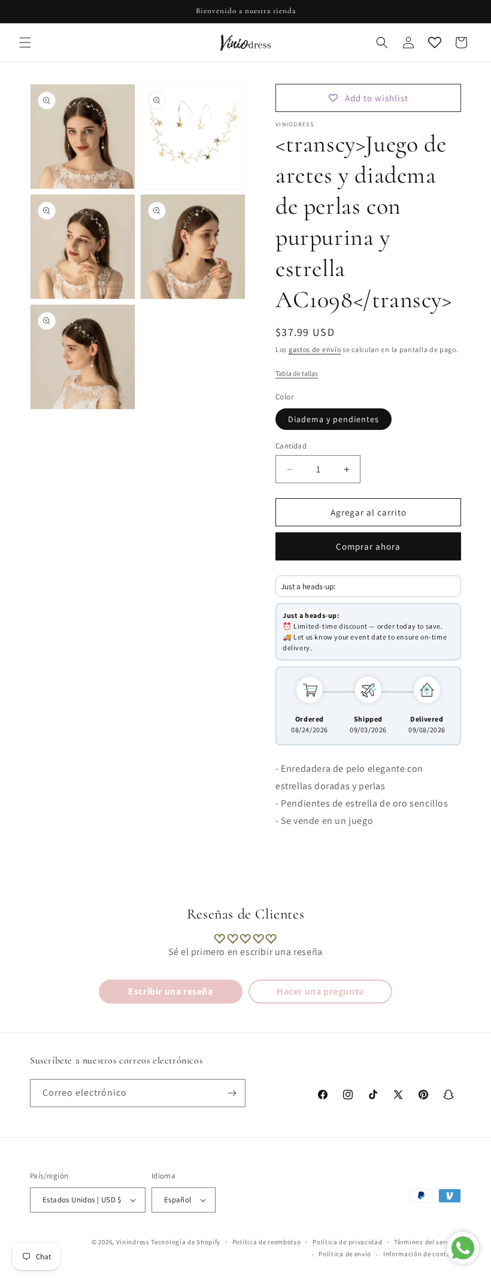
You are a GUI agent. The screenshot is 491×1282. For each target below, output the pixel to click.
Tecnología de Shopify (185, 1242)
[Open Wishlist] (435, 42)
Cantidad (291, 446)
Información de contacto (422, 1254)
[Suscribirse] (232, 1093)
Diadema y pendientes (333, 419)
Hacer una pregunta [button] (320, 991)
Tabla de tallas (296, 373)
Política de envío (345, 1254)
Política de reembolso (266, 1242)
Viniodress (133, 1242)
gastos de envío (315, 349)
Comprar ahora (368, 546)
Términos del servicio (427, 1242)
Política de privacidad (347, 1242)
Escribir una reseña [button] (170, 991)
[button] (25, 42)
